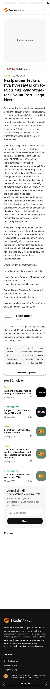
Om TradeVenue (11, 661)
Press (7, 76)
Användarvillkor (10, 665)
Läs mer (35, 677)
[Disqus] (25, 572)
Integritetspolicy (10, 669)
